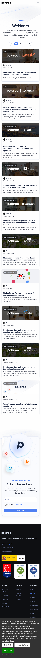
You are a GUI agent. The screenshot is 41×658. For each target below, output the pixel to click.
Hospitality (5, 600)
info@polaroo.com (7, 551)
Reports (32, 597)
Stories (32, 601)
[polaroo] (20, 533)
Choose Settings (22, 645)
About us (18, 589)
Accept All (8, 650)
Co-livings (5, 596)
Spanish (4, 544)
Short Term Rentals (5, 590)
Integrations (34, 609)
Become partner (18, 594)
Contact (18, 600)
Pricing (32, 613)
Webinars (33, 593)
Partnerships (34, 605)
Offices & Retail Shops (5, 605)
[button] (37, 2)
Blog (31, 589)
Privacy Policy (19, 504)
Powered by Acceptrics (7, 654)
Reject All (7, 645)
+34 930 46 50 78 (7, 547)
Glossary (33, 617)
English (10, 544)
